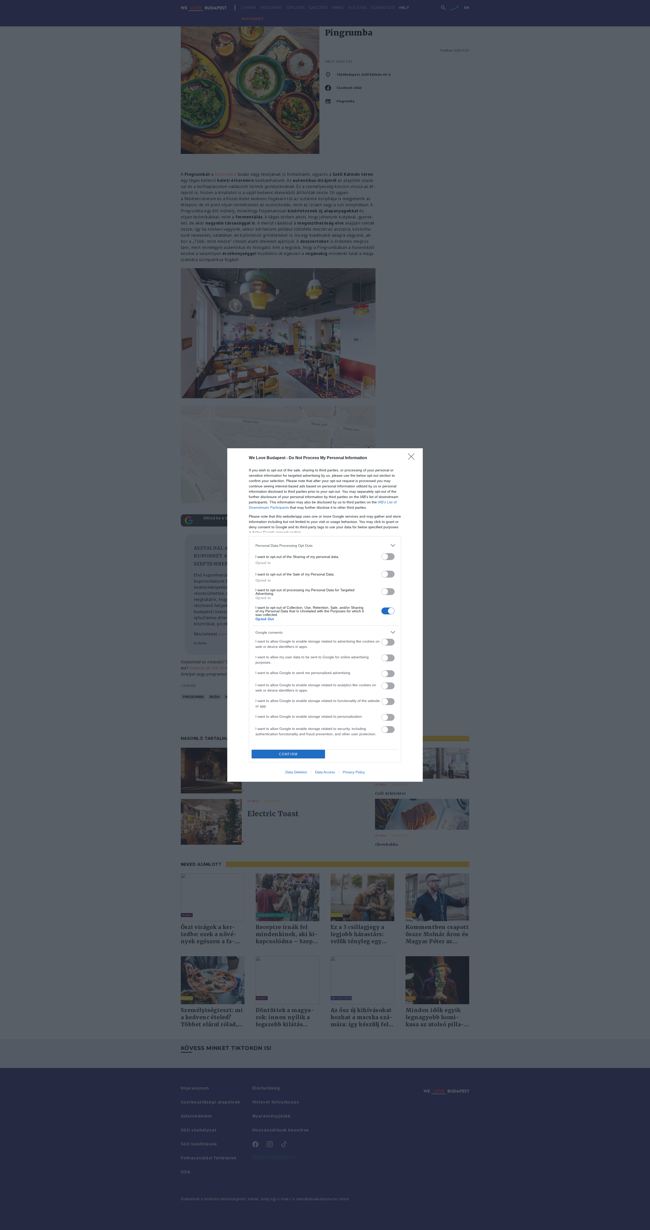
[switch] (388, 556)
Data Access (325, 772)
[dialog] (325, 615)
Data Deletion (296, 772)
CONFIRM (288, 754)
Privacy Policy (354, 772)
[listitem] (325, 545)
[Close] (413, 458)
